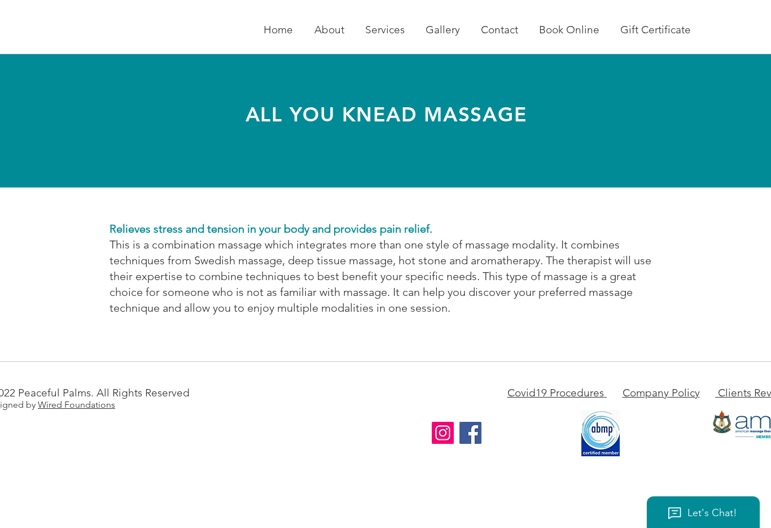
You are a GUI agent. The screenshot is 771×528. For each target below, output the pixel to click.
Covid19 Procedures (555, 392)
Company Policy (661, 392)
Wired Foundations (76, 404)
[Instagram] (443, 433)
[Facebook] (470, 433)
